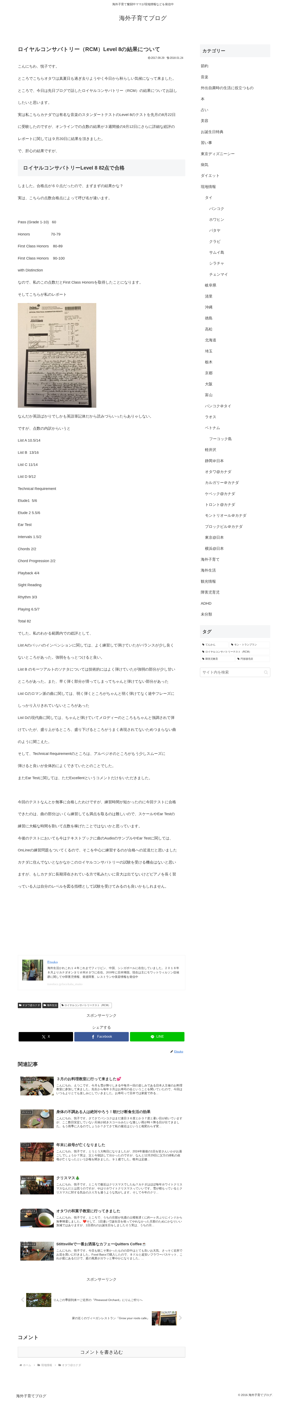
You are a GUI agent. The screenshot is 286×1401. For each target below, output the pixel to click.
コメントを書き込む (101, 1352)
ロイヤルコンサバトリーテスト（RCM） (87, 1005)
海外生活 (52, 1005)
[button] (266, 672)
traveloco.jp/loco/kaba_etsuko (64, 984)
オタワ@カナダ (31, 1005)
